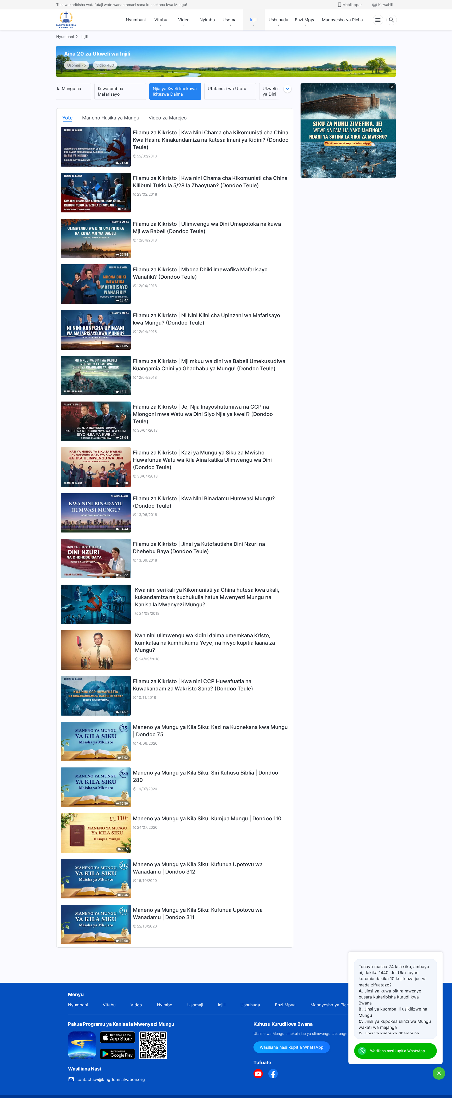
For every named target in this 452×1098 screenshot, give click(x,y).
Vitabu (160, 19)
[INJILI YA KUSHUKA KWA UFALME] (71, 19)
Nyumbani (136, 19)
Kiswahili (385, 4)
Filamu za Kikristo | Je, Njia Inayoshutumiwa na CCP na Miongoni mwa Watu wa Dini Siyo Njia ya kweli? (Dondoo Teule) (203, 414)
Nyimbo (207, 19)
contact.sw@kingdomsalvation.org (110, 1079)
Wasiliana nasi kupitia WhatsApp (292, 1047)
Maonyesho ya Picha (342, 19)
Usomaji (231, 19)
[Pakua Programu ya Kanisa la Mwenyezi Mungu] (82, 1044)
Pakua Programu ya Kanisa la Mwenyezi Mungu (121, 1024)
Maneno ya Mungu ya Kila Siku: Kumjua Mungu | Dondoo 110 (207, 818)
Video (184, 19)
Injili (254, 19)
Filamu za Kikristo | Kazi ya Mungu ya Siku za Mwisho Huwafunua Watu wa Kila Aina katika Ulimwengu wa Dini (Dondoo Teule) (202, 459)
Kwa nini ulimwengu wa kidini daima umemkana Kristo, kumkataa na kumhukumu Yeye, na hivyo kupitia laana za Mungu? (205, 642)
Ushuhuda (278, 19)
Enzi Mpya (305, 19)
